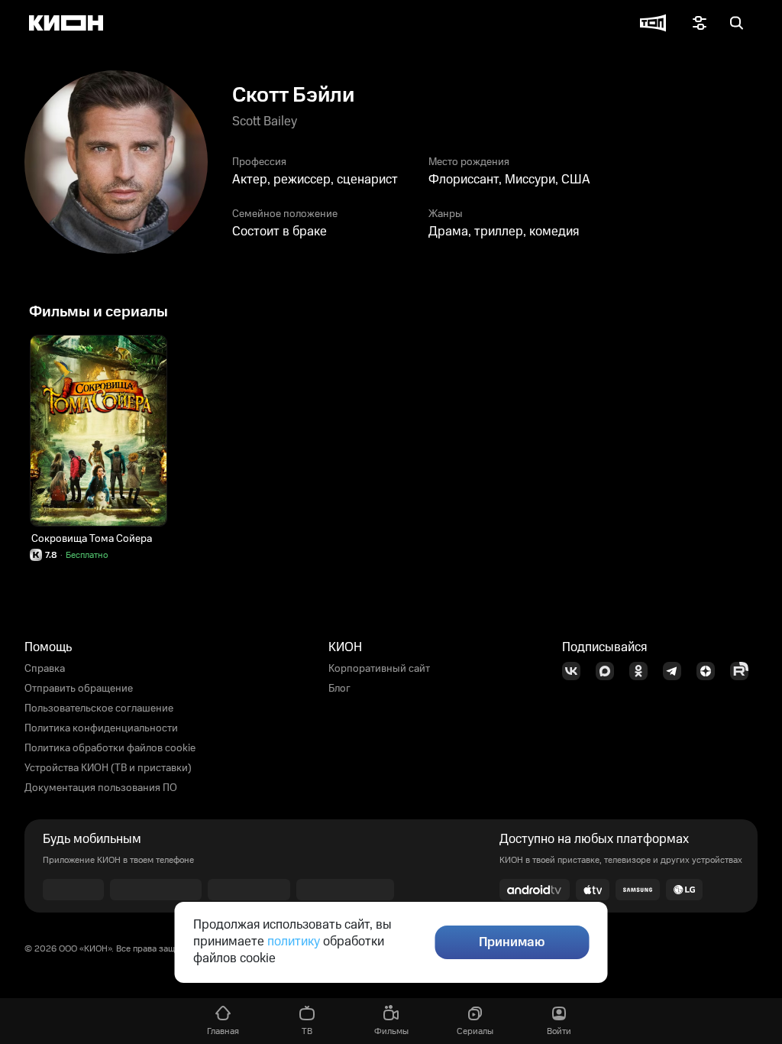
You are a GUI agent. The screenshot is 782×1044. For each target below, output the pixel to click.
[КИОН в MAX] (609, 671)
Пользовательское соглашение (98, 708)
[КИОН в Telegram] (676, 671)
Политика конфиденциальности (101, 728)
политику (293, 941)
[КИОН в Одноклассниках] (643, 671)
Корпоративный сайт (379, 669)
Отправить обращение (78, 688)
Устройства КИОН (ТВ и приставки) (108, 768)
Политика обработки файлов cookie (110, 748)
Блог (339, 688)
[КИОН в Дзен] (710, 671)
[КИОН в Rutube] (744, 671)
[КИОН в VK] (576, 671)
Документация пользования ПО (100, 788)
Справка (44, 669)
